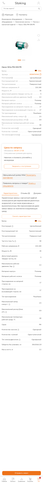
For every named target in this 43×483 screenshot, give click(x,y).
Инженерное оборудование (12, 19)
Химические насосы (22, 22)
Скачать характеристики (21, 216)
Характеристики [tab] (10, 193)
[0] (38, 35)
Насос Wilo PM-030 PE (27, 25)
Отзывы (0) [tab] (25, 193)
